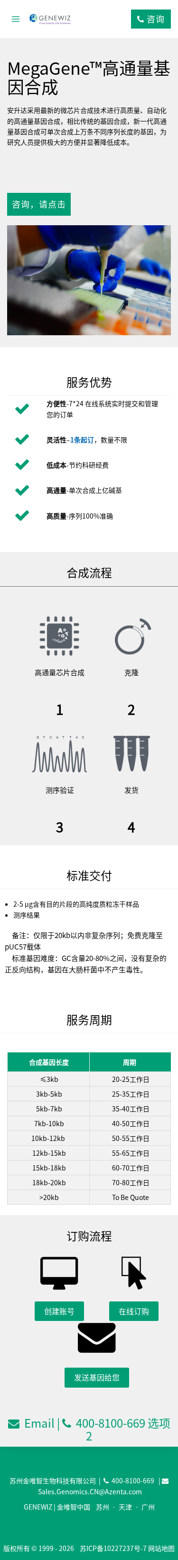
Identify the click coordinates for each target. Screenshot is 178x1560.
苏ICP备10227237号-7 (113, 1548)
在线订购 (134, 1311)
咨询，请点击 (39, 204)
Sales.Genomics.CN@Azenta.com (90, 1491)
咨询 (154, 18)
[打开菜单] (16, 18)
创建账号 (59, 1311)
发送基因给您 (97, 1377)
